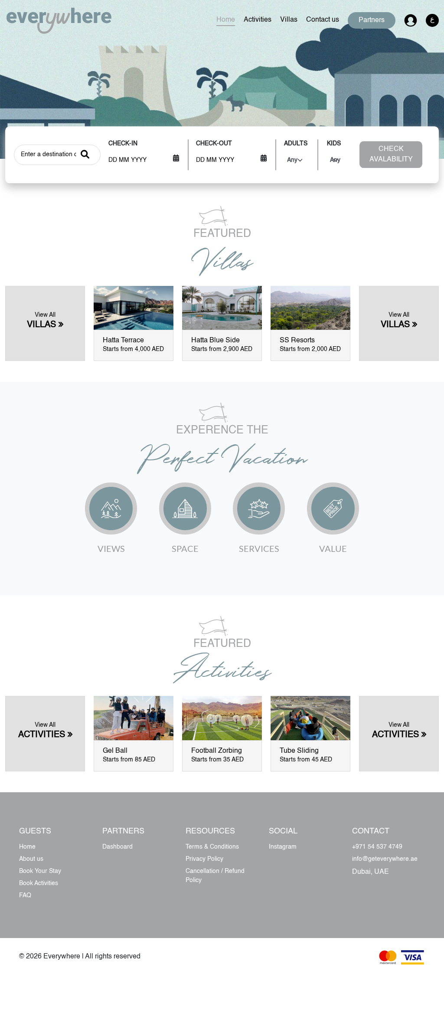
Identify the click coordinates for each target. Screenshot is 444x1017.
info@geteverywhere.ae (385, 859)
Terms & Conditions (212, 847)
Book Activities (38, 883)
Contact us (322, 19)
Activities (257, 19)
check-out (214, 144)
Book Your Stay (40, 871)
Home (225, 19)
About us (31, 859)
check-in (122, 144)
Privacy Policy (204, 859)
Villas (288, 19)
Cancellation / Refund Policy (215, 875)
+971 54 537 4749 (377, 847)
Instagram (283, 847)
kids (334, 144)
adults (295, 144)
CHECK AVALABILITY (391, 155)
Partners (372, 20)
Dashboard (117, 847)
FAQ (25, 895)
